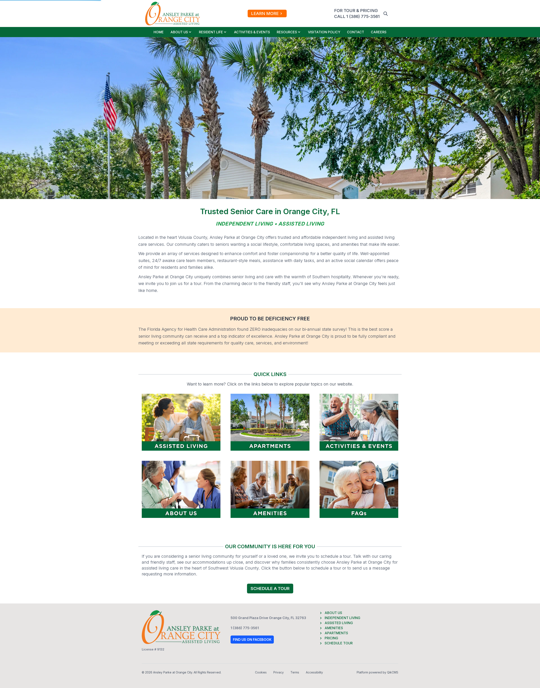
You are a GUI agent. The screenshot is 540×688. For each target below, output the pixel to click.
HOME (159, 32)
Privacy (278, 672)
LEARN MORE (265, 13)
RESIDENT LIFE (211, 32)
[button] (385, 13)
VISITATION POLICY (324, 32)
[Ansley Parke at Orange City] (172, 13)
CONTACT (355, 32)
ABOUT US (179, 32)
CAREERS (378, 32)
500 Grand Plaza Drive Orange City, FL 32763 (268, 618)
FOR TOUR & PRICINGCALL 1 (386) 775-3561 (357, 13)
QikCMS (392, 672)
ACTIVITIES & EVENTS (252, 32)
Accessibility (314, 672)
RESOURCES (287, 32)
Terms (294, 672)
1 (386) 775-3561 (245, 628)
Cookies (261, 672)
